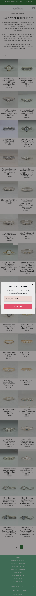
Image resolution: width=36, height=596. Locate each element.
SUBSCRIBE (18, 306)
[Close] (32, 284)
